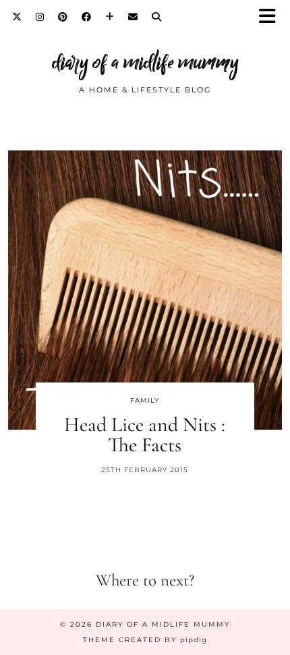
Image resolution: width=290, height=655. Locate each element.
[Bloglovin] (110, 17)
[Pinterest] (63, 17)
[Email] (133, 17)
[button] (272, 17)
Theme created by (145, 639)
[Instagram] (40, 17)
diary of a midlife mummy (145, 62)
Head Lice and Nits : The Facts (144, 434)
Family (144, 400)
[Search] (157, 17)
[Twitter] (17, 17)
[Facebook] (87, 17)
